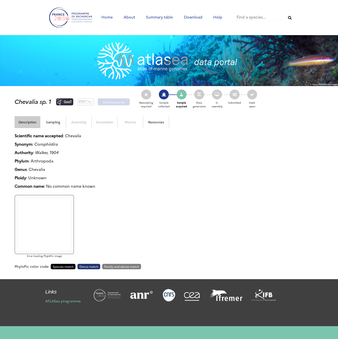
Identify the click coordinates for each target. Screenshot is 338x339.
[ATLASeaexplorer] (169, 60)
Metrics (130, 122)
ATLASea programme (63, 300)
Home (107, 17)
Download (193, 17)
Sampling (53, 122)
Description (27, 122)
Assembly (78, 122)
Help (217, 17)
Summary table (159, 17)
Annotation (104, 122)
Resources (156, 122)
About (129, 17)
